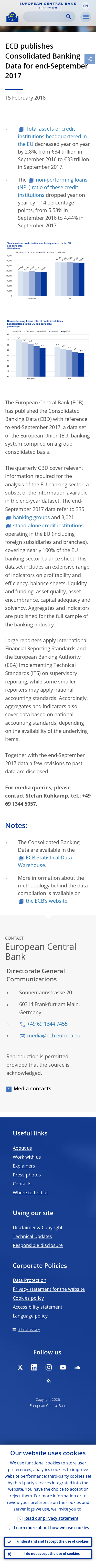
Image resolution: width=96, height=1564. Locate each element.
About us (22, 1148)
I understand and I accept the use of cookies (52, 1541)
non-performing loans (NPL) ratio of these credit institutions (53, 188)
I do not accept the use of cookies (52, 1554)
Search (68, 16)
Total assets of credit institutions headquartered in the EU (52, 137)
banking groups (31, 517)
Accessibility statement (37, 1307)
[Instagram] (48, 1367)
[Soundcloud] (77, 1367)
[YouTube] (63, 1367)
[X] (20, 1367)
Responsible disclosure (38, 1245)
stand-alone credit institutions (48, 526)
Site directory (29, 1330)
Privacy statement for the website (49, 1289)
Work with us (27, 1157)
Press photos (27, 1175)
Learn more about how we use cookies (51, 1528)
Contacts (22, 1184)
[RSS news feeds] (48, 1380)
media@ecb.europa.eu (53, 1036)
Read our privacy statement (51, 1519)
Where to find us (31, 1193)
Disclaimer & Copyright (37, 1228)
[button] (85, 6)
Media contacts (32, 1089)
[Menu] (85, 17)
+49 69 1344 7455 (47, 1024)
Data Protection (29, 1280)
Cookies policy (28, 1298)
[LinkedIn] (34, 1367)
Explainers (24, 1166)
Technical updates (32, 1236)
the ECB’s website (46, 901)
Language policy (30, 1316)
